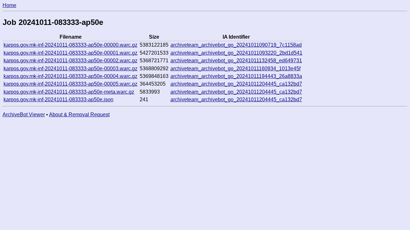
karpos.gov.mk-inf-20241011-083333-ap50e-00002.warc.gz (70, 60)
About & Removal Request (79, 114)
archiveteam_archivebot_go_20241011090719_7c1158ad (236, 45)
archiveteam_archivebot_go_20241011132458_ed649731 (236, 60)
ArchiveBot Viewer (24, 114)
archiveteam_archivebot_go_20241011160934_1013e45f (235, 68)
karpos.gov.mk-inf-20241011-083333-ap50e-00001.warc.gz (70, 53)
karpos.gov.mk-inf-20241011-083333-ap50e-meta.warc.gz (69, 92)
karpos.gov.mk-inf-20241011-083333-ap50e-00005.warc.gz (70, 84)
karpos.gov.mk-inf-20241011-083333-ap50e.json (58, 99)
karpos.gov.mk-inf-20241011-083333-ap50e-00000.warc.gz (70, 45)
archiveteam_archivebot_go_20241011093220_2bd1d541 (236, 53)
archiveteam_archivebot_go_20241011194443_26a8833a (236, 76)
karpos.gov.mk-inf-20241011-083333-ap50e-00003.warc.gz (70, 68)
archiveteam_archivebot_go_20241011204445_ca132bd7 (236, 84)
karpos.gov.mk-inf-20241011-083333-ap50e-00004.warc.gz (70, 76)
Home (9, 5)
